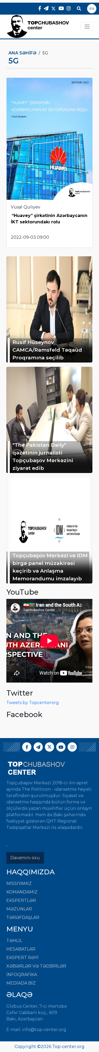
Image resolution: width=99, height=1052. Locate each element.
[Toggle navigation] (87, 26)
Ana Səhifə (22, 53)
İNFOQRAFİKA (21, 974)
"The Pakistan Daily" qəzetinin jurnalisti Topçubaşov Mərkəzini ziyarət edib (42, 456)
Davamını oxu (25, 857)
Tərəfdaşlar (22, 917)
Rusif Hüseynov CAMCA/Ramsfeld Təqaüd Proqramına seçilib (47, 350)
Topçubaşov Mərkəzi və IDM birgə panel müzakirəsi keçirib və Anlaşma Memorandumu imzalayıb (50, 566)
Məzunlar (19, 909)
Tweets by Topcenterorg (32, 702)
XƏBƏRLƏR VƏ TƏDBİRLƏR (36, 966)
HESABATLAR (20, 949)
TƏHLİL (14, 940)
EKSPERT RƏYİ (22, 957)
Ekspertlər (21, 900)
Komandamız (21, 892)
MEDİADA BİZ (21, 983)
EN (91, 8)
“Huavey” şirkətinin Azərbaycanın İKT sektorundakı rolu (49, 218)
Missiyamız (19, 883)
